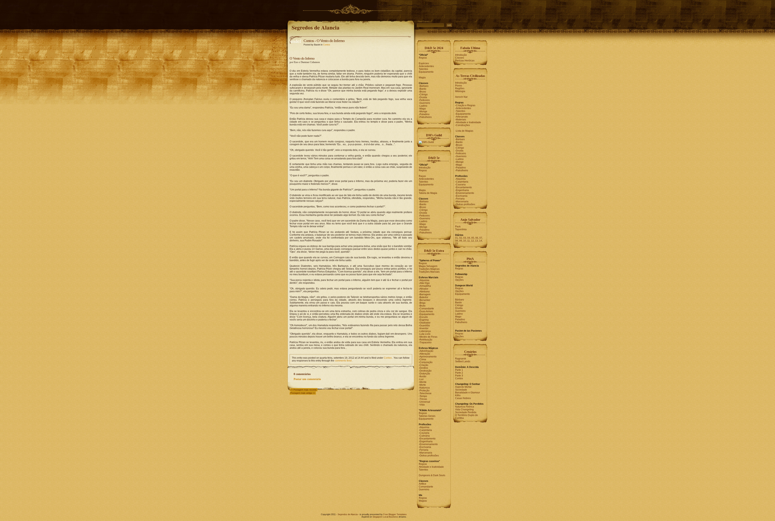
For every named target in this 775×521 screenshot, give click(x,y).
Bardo (423, 88)
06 (476, 237)
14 (480, 240)
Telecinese (425, 393)
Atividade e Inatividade (431, 466)
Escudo (424, 317)
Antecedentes (426, 66)
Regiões (459, 88)
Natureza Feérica (464, 406)
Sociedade (461, 389)
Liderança (425, 331)
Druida (423, 97)
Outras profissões (429, 455)
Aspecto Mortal (463, 386)
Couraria (424, 433)
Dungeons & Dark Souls (432, 475)
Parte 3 (459, 375)
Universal (425, 401)
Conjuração (426, 362)
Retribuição (426, 339)
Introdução (424, 167)
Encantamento (428, 438)
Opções (459, 279)
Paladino (424, 114)
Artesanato (462, 116)
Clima (423, 359)
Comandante (427, 308)
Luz (422, 379)
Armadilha (425, 286)
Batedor (424, 297)
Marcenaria (426, 452)
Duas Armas (426, 311)
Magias (423, 500)
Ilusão (423, 376)
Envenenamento (429, 444)
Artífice (422, 483)
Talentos (423, 69)
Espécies (424, 63)
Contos (326, 44)
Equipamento (426, 71)
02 (460, 237)
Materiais (461, 119)
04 (468, 237)
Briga (422, 302)
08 (456, 240)
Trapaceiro (425, 342)
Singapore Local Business (385, 517)
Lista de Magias (464, 130)
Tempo (423, 396)
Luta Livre (425, 334)
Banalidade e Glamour (467, 392)
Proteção (424, 390)
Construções (463, 125)
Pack (458, 226)
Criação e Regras (465, 105)
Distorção (425, 373)
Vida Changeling (464, 409)
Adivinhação (426, 351)
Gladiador (425, 322)
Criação (424, 365)
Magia (422, 77)
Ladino (423, 105)
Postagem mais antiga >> (302, 393)
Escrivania (425, 447)
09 (460, 240)
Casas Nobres (463, 398)
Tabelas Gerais (427, 416)
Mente (423, 382)
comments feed (343, 360)
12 (472, 240)
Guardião (425, 325)
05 (472, 237)
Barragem (425, 294)
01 (456, 237)
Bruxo (423, 91)
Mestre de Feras (428, 336)
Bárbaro (424, 86)
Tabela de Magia (428, 193)
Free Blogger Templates (395, 514)
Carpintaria (426, 430)
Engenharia (426, 441)
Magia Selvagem (428, 266)
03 (464, 237)
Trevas (423, 399)
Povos (458, 85)
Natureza (425, 387)
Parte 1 (459, 370)
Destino (424, 368)
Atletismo (425, 291)
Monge (423, 111)
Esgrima (424, 319)
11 (468, 240)
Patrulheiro (426, 117)
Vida (422, 404)
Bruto (422, 305)
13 (476, 240)
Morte (423, 384)
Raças (422, 176)
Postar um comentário (307, 379)
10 (464, 240)
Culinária (425, 435)
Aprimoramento (428, 356)
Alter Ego (425, 283)
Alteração (425, 353)
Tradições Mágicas (429, 269)
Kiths (458, 395)
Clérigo (424, 94)
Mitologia (460, 91)
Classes (459, 57)
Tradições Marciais (429, 271)
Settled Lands (462, 361)
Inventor (424, 328)
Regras (423, 57)
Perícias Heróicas (464, 60)
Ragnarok (460, 358)
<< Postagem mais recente (303, 390)
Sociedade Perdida (465, 412)
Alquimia (424, 280)
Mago (423, 108)
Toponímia (461, 229)
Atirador (424, 288)
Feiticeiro (425, 100)
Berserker (425, 300)
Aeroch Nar (461, 97)
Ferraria (424, 450)
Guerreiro (425, 103)
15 (456, 243)
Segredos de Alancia (315, 27)
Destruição (425, 370)
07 (480, 237)
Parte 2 (459, 372)
